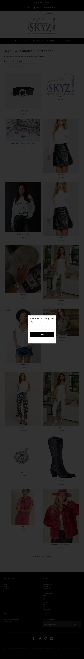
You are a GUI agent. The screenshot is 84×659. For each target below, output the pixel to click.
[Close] (54, 317)
